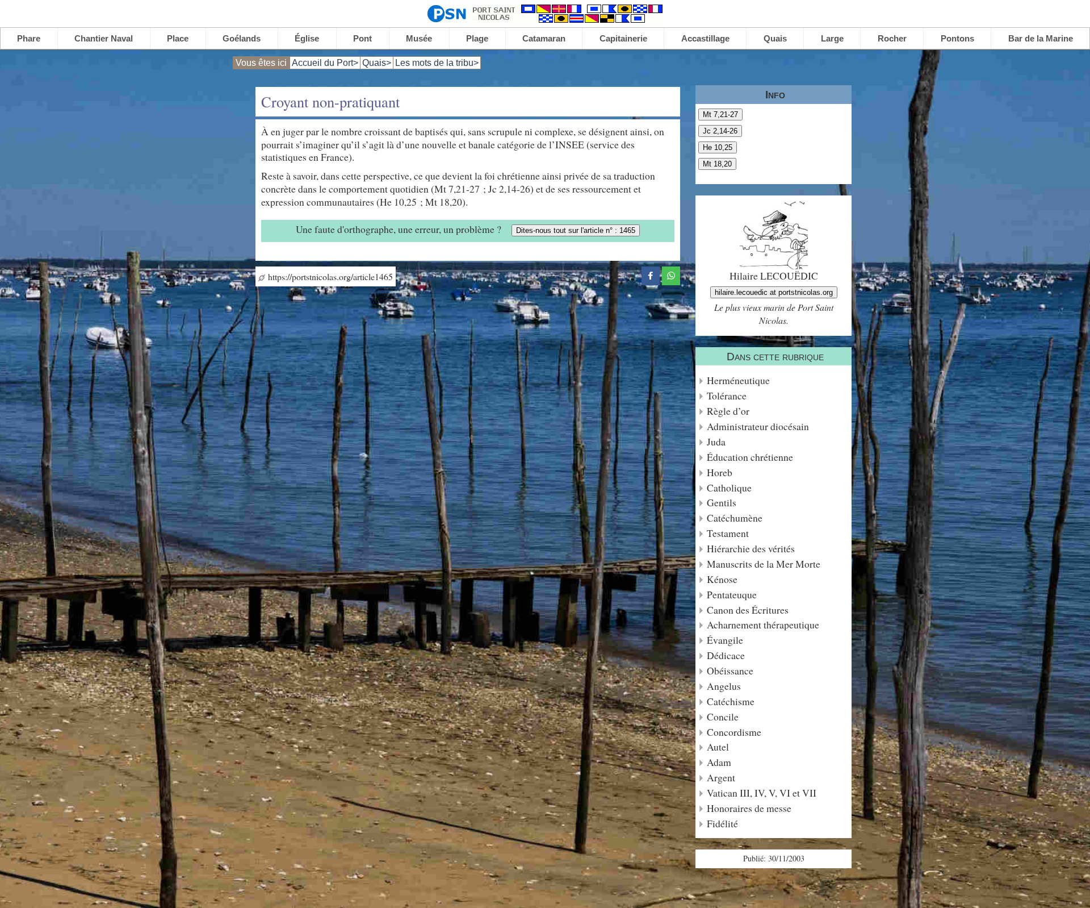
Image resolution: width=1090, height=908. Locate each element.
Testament (728, 533)
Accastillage (705, 38)
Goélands (242, 38)
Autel (718, 746)
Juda (716, 441)
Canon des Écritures (748, 610)
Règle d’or (728, 411)
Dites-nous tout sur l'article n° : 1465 (575, 230)
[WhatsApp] (671, 274)
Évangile (725, 640)
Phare (28, 38)
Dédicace (726, 655)
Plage (477, 38)
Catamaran (543, 38)
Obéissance (730, 670)
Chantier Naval (103, 38)
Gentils (721, 502)
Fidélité (722, 823)
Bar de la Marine (1040, 38)
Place (177, 38)
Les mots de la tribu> (437, 63)
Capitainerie (623, 38)
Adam (719, 762)
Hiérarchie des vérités (751, 548)
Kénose (722, 579)
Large (832, 38)
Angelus (724, 686)
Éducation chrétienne (750, 457)
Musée (419, 38)
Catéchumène (734, 517)
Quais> (376, 63)
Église (307, 38)
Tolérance (727, 395)
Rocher (892, 38)
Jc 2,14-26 (720, 131)
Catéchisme (730, 701)
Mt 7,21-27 (720, 114)
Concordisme (734, 732)
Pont (362, 38)
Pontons (957, 38)
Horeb (719, 472)
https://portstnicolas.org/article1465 (329, 276)
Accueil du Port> (325, 63)
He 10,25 (717, 147)
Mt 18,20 (717, 164)
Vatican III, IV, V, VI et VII (761, 792)
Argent (721, 777)
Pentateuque (732, 594)
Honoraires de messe (749, 808)
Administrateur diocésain (758, 426)
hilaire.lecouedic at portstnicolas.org (774, 292)
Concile (723, 716)
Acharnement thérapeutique (763, 624)
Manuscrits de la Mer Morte (763, 563)
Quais (775, 38)
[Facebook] (651, 274)
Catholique (729, 487)
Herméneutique (738, 380)
